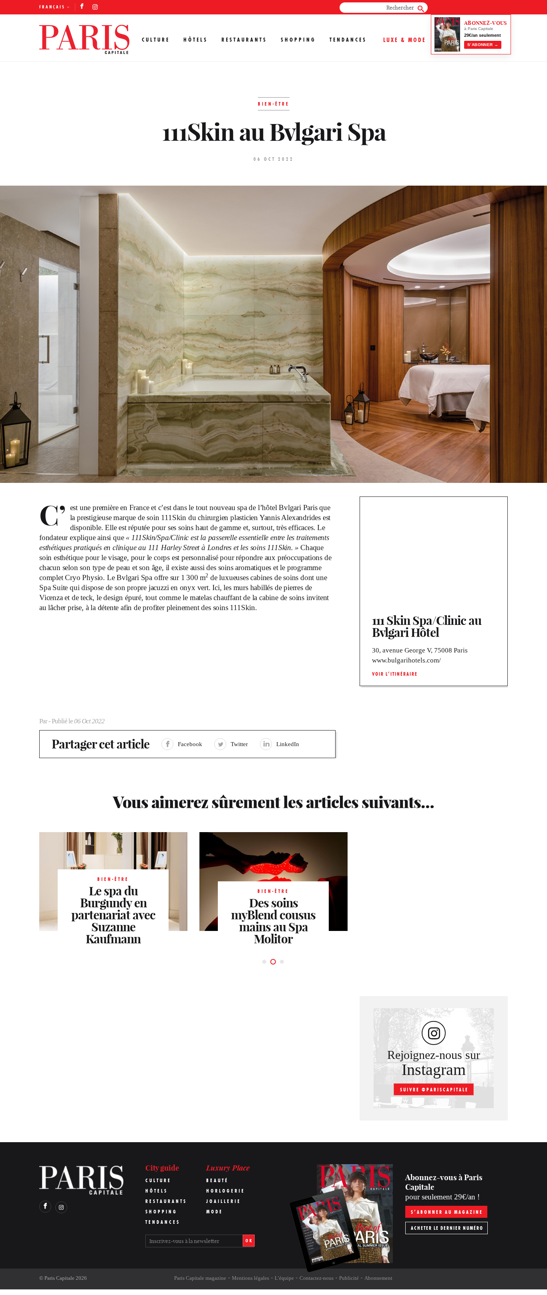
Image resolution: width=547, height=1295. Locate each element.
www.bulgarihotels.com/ (406, 660)
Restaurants (244, 39)
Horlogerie (225, 1191)
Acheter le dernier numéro (447, 1228)
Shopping (298, 39)
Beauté (217, 1180)
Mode (214, 1212)
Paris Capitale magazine (200, 1278)
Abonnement (378, 1278)
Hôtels (195, 39)
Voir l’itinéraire (395, 674)
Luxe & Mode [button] (404, 40)
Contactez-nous (317, 1278)
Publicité (349, 1278)
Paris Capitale (59, 1278)
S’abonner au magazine (447, 1212)
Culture (156, 39)
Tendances (348, 39)
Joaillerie (223, 1201)
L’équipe (284, 1278)
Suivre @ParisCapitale (434, 1090)
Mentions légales (250, 1278)
